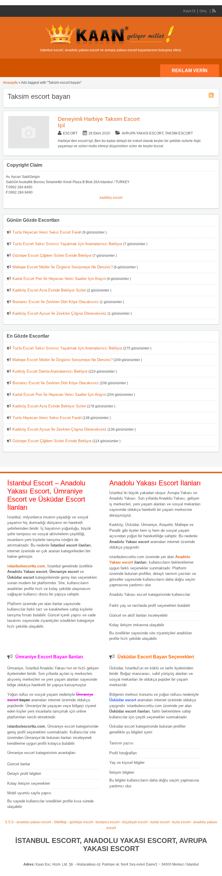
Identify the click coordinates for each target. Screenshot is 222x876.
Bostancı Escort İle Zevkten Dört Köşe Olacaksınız (55, 302)
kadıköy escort (111, 198)
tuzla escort (181, 822)
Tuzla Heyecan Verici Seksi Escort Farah (47, 232)
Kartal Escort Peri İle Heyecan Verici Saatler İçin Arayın (59, 278)
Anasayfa (10, 83)
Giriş (203, 11)
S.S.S (9, 822)
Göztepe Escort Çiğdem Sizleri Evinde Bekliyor (52, 255)
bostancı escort (107, 822)
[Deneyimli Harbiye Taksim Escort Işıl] (28, 147)
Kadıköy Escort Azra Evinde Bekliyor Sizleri (49, 290)
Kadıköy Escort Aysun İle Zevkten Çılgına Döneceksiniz (59, 313)
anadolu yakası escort (33, 822)
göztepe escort (81, 822)
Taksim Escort (179, 133)
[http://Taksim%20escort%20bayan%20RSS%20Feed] (212, 96)
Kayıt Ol (189, 11)
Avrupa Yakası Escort (142, 133)
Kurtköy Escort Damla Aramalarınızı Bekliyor (50, 371)
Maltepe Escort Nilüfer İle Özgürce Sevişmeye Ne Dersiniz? (62, 267)
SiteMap (60, 822)
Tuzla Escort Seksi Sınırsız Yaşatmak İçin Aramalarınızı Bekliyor (67, 244)
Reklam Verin (190, 70)
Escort (70, 133)
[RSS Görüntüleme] (214, 11)
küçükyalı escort (134, 822)
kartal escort (159, 822)
